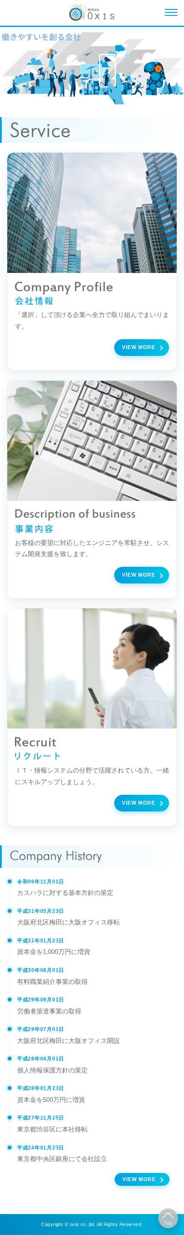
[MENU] (171, 12)
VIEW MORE (138, 347)
